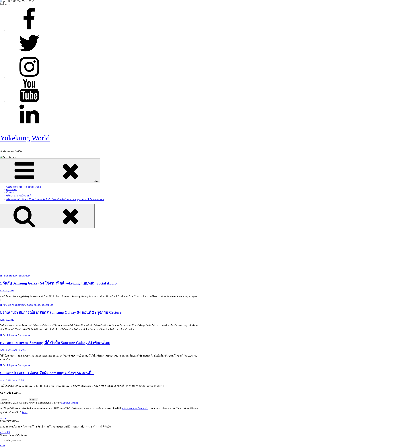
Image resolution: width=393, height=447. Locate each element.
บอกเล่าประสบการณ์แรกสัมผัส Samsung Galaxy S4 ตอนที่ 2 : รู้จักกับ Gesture (61, 312)
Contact (10, 192)
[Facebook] (29, 30)
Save (2, 445)
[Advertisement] (196, 251)
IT (1, 275)
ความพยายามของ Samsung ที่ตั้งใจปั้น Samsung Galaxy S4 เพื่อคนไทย (55, 343)
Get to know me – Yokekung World (23, 186)
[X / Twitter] (29, 54)
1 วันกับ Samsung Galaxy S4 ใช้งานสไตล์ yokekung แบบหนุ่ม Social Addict (58, 283)
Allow (3, 418)
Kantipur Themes (69, 402)
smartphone (24, 275)
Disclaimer (11, 189)
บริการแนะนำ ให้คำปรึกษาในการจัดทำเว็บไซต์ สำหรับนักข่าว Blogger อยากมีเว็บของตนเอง (55, 199)
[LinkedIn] (29, 125)
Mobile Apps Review (14, 305)
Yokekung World (25, 138)
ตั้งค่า (24, 412)
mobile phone (10, 275)
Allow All (5, 432)
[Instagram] (29, 77)
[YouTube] (29, 101)
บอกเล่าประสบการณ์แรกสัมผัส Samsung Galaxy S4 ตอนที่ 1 (47, 373)
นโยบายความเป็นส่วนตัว (19, 195)
